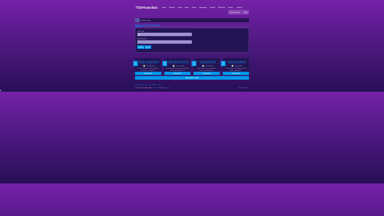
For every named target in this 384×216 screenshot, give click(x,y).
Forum (194, 7)
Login (246, 12)
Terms (160, 85)
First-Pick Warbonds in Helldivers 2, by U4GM (207, 62)
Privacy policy (146, 85)
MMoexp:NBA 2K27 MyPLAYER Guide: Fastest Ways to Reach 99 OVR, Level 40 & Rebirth (178, 63)
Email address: (142, 39)
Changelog (203, 7)
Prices (180, 7)
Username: (140, 31)
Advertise (138, 85)
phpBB (167, 87)
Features (172, 7)
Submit (140, 47)
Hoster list (221, 7)
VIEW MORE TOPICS (192, 78)
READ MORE (148, 73)
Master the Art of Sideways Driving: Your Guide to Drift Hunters (149, 63)
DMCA (154, 85)
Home (164, 7)
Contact (212, 7)
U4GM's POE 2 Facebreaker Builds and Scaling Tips (236, 62)
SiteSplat (155, 87)
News (187, 7)
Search (239, 7)
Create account (235, 12)
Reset (148, 47)
